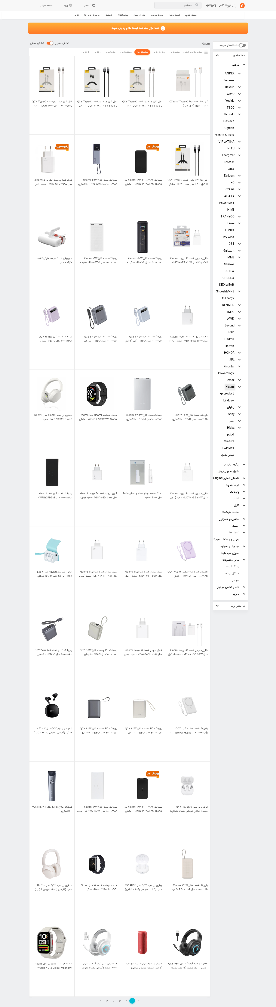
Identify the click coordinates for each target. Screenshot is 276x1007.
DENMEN (228, 305)
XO (233, 182)
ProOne (230, 189)
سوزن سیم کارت (230, 553)
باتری (236, 594)
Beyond (230, 325)
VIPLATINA (227, 141)
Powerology (226, 373)
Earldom (229, 175)
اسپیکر (235, 526)
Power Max (226, 203)
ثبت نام (89, 5)
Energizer (228, 155)
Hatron (229, 346)
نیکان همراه (227, 455)
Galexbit (229, 250)
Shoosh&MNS (225, 291)
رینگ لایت (232, 566)
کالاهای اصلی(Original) (225, 478)
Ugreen (229, 128)
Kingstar (229, 366)
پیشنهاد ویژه (142, 52)
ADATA (229, 196)
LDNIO (229, 230)
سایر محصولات (230, 560)
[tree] (230, 329)
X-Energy (228, 298)
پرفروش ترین (231, 464)
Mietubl (229, 441)
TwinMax (228, 448)
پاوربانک (234, 492)
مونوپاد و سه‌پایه (229, 546)
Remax (230, 380)
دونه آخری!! (232, 485)
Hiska (231, 428)
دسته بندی (191, 15)
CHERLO (228, 278)
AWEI (231, 318)
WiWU (231, 94)
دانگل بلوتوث (231, 573)
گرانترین (85, 52)
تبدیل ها (234, 532)
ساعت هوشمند (230, 512)
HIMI (230, 209)
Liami (231, 223)
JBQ (231, 169)
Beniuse (228, 80)
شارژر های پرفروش (228, 471)
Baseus (230, 87)
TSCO (231, 107)
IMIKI (231, 312)
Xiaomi (230, 387)
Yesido (230, 100)
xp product (227, 393)
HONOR (229, 353)
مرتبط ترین (175, 52)
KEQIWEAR (226, 284)
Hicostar (228, 162)
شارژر (236, 498)
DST (231, 244)
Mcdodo (229, 114)
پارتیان (231, 407)
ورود (68, 5)
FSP (231, 332)
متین (232, 421)
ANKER (230, 73)
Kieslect (228, 121)
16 (107, 1001)
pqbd (230, 434)
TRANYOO (227, 216)
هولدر (235, 580)
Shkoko (229, 264)
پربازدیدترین (126, 52)
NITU (231, 148)
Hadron (229, 339)
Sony (231, 414)
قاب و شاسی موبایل (228, 587)
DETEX (229, 271)
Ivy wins (228, 237)
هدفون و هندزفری (229, 519)
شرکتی (235, 65)
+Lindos (228, 400)
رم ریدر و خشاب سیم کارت (224, 539)
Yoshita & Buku (224, 135)
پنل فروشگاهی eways (221, 5)
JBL (232, 359)
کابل (236, 505)
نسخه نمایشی (46, 6)
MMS (231, 257)
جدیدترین (111, 52)
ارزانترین (98, 52)
